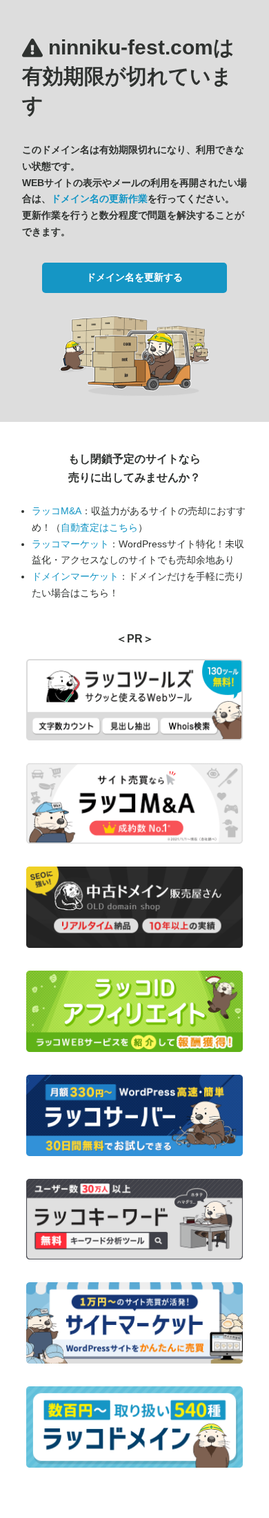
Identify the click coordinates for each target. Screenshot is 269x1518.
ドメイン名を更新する (134, 277)
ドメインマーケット (75, 576)
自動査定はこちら (99, 527)
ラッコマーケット (70, 543)
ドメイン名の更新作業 (99, 198)
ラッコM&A (56, 510)
